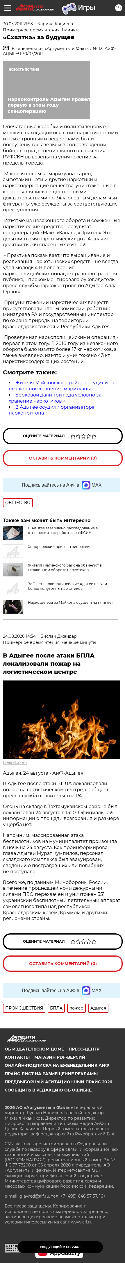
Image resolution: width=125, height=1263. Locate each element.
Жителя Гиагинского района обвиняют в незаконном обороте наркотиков (65, 567)
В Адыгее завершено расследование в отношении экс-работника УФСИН (63, 530)
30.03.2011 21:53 (18, 23)
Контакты (17, 1057)
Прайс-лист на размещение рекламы (51, 1073)
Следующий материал (60, 1247)
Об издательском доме (34, 1049)
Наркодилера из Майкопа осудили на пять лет (70, 602)
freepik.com (15, 762)
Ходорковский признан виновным (59, 546)
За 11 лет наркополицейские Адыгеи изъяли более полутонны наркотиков (67, 586)
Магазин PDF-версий (59, 1057)
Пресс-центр (84, 1049)
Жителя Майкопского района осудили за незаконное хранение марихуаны (61, 386)
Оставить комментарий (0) (63, 458)
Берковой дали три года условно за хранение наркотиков (55, 398)
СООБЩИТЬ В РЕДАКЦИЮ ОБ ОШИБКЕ (48, 1090)
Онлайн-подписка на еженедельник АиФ (57, 1065)
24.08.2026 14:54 (19, 636)
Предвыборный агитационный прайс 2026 (58, 1082)
